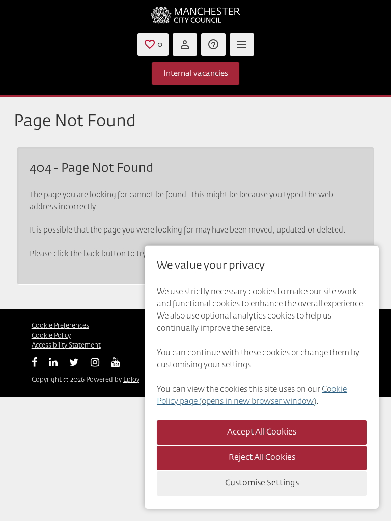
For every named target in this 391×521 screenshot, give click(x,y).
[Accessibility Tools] (213, 44)
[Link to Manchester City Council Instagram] (95, 362)
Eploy (131, 380)
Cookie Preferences (60, 326)
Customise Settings (262, 483)
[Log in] (185, 44)
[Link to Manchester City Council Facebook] (34, 362)
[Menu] (242, 44)
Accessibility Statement (66, 345)
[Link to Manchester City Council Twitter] (74, 362)
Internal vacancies (195, 73)
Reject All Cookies (262, 458)
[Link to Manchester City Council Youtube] (115, 362)
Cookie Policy (51, 336)
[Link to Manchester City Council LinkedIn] (53, 362)
